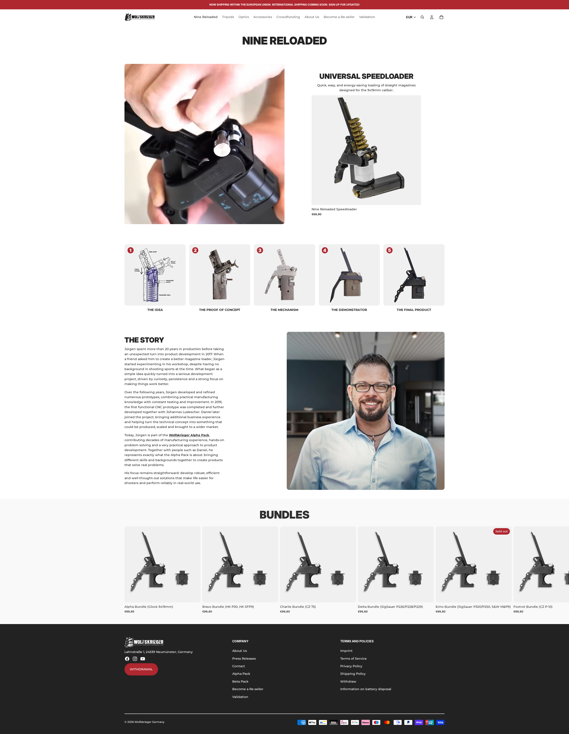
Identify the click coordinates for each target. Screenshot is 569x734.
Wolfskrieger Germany (149, 722)
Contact (238, 666)
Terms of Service (353, 659)
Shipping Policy (353, 674)
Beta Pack (240, 681)
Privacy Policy (351, 666)
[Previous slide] (318, 150)
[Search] (422, 17)
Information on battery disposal (365, 689)
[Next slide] (414, 150)
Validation (240, 697)
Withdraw (348, 681)
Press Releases (244, 659)
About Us (239, 651)
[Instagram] (135, 658)
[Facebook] (127, 658)
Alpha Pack (241, 674)
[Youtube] (142, 658)
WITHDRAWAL (141, 669)
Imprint (346, 651)
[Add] (414, 198)
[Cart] (441, 17)
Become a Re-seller (247, 689)
